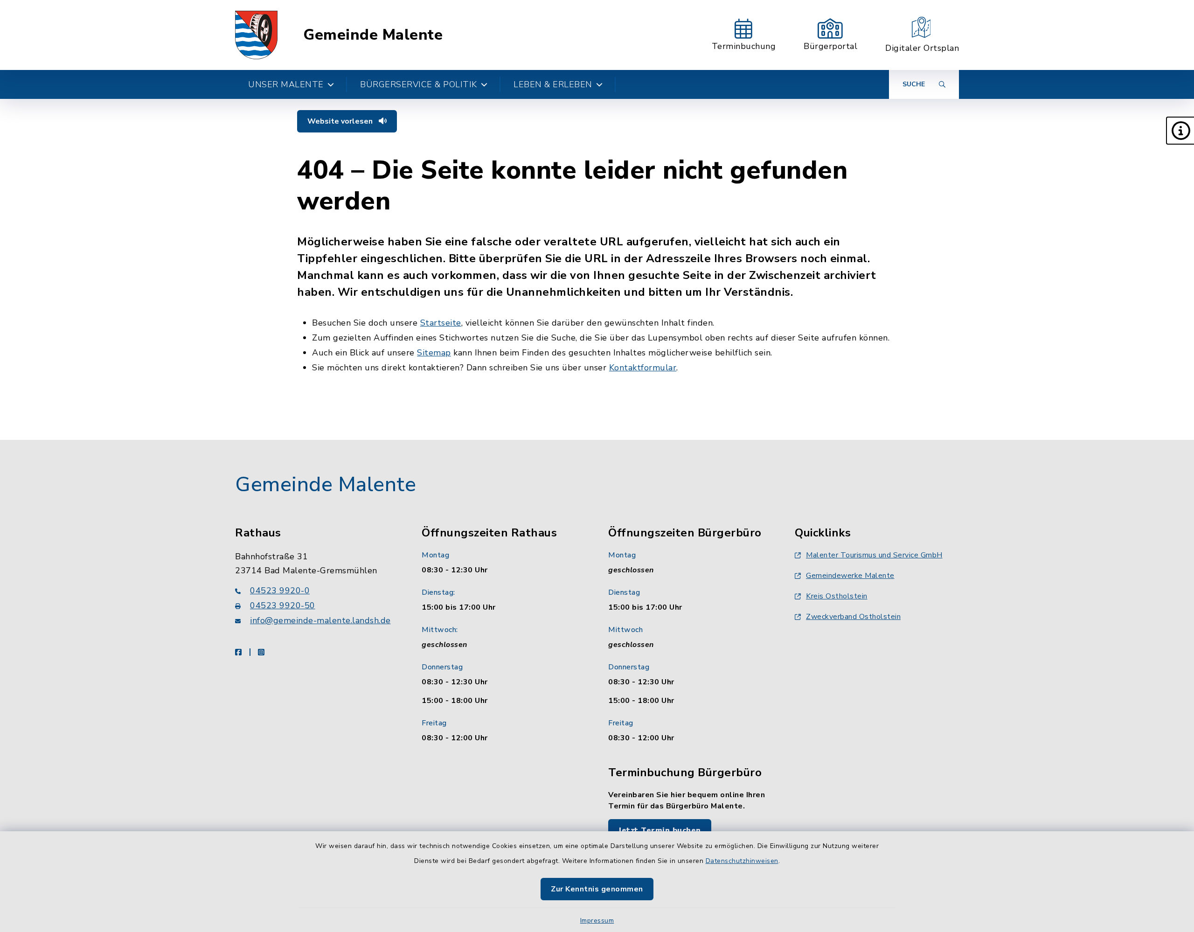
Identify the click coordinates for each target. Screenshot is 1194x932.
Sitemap (434, 352)
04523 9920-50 (282, 605)
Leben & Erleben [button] (553, 84)
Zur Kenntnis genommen (597, 889)
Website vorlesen (341, 121)
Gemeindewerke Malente (850, 575)
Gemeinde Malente (373, 35)
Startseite (440, 322)
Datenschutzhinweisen (742, 860)
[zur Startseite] (256, 35)
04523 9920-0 (280, 590)
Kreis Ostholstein (837, 596)
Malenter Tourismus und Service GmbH (874, 555)
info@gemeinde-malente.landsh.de (320, 620)
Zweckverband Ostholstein (853, 617)
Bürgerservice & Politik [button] (418, 84)
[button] (1180, 131)
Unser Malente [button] (286, 84)
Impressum (597, 920)
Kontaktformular (643, 367)
